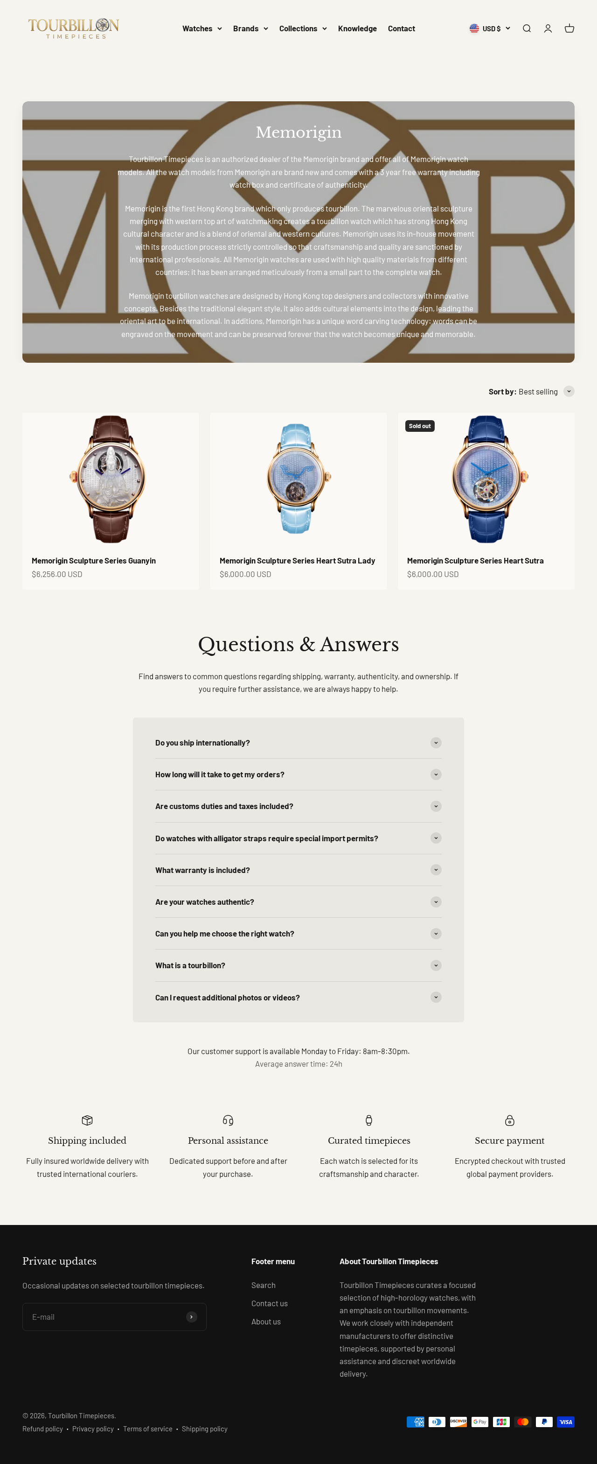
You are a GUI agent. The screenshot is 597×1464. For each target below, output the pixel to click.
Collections (298, 28)
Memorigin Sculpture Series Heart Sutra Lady (297, 560)
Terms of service (148, 1428)
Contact (401, 28)
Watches (197, 28)
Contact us (269, 1303)
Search (263, 1284)
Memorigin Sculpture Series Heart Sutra (475, 560)
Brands (246, 28)
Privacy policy (93, 1428)
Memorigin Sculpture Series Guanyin (94, 560)
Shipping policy (205, 1428)
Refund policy (42, 1428)
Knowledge (357, 28)
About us (266, 1321)
